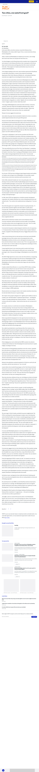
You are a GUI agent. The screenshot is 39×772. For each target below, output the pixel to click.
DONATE (31, 1)
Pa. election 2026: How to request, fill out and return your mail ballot (14, 607)
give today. (7, 517)
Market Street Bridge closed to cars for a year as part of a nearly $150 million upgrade (25, 568)
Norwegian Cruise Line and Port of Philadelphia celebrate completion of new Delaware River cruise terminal (24, 545)
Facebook (7, 509)
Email (11, 509)
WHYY (3, 2)
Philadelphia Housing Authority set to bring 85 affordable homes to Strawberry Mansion (24, 556)
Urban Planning (5, 4)
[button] (3, 770)
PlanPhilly (16, 525)
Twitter (9, 509)
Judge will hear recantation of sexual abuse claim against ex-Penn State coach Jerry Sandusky (18, 603)
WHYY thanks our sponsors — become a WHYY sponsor (10, 592)
